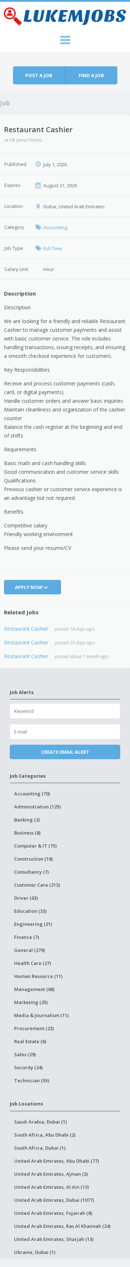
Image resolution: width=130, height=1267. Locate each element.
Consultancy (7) (31, 872)
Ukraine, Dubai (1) (34, 1252)
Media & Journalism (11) (41, 1015)
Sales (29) (25, 1054)
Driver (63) (26, 898)
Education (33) (30, 911)
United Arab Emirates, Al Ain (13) (51, 1187)
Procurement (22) (34, 1028)
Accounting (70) (32, 793)
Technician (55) (31, 1080)
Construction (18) (33, 859)
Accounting (55, 227)
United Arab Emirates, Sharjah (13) (54, 1239)
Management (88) (34, 989)
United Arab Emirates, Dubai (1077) (54, 1200)
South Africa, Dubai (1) (39, 1148)
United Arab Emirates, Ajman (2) (51, 1174)
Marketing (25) (31, 1002)
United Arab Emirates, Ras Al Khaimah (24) (62, 1226)
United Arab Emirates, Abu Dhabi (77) (56, 1161)
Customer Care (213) (37, 885)
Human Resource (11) (38, 976)
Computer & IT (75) (35, 845)
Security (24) (28, 1067)
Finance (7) (26, 937)
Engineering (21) (33, 924)
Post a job (38, 75)
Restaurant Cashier (26, 628)
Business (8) (27, 832)
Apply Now (29, 587)
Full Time (52, 248)
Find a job (91, 75)
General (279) (29, 950)
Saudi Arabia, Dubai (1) (40, 1121)
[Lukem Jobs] (65, 15)
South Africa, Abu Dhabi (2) (44, 1135)
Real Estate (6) (30, 1041)
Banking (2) (27, 819)
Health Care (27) (32, 963)
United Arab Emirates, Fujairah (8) (53, 1213)
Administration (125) (37, 806)
